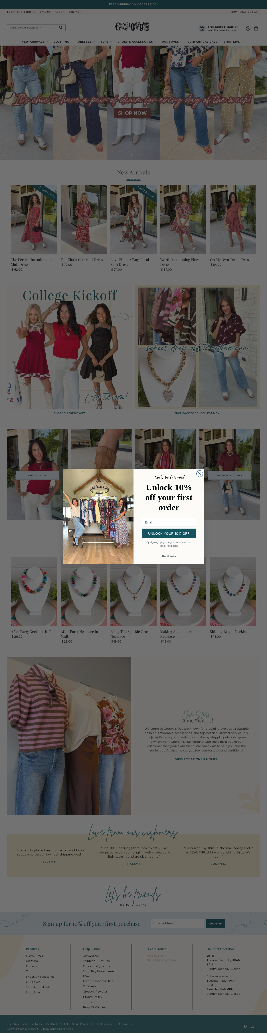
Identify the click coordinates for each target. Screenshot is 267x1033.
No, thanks (169, 556)
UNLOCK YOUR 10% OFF (169, 533)
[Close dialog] (200, 473)
